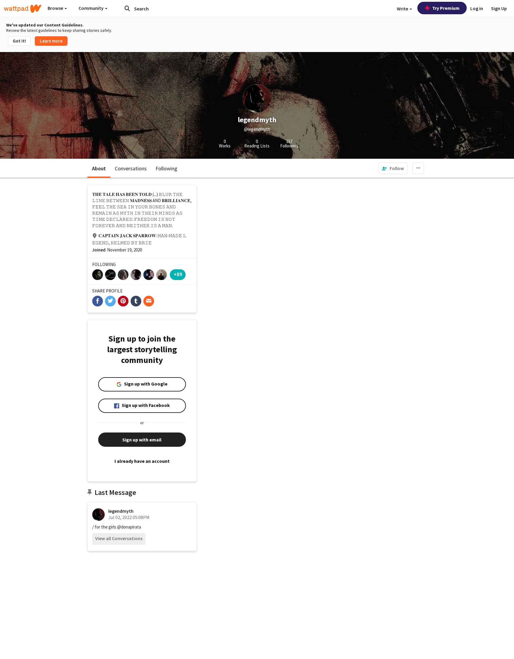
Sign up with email (142, 440)
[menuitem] (393, 168)
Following (166, 168)
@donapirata (129, 527)
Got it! (19, 41)
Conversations (131, 168)
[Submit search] (127, 8)
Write (403, 9)
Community (91, 8)
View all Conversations (118, 538)
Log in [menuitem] (476, 8)
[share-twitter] (110, 301)
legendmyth (121, 511)
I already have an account (142, 461)
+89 (178, 274)
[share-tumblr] (136, 301)
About (99, 168)
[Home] (22, 9)
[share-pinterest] (123, 301)
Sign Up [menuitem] (499, 8)
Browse (56, 8)
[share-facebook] (97, 301)
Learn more (51, 41)
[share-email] (148, 301)
